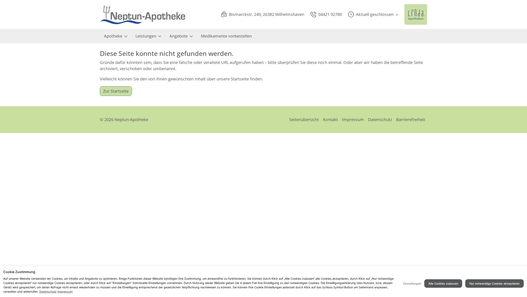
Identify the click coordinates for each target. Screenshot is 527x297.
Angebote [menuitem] (178, 36)
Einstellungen (412, 283)
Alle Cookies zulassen (443, 283)
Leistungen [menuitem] (145, 36)
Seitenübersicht (304, 119)
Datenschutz (380, 119)
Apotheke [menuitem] (113, 36)
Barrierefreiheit (410, 119)
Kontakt (330, 119)
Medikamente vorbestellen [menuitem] (226, 36)
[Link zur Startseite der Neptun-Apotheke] (143, 14)
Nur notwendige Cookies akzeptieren (494, 283)
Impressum (353, 119)
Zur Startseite (116, 91)
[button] (373, 14)
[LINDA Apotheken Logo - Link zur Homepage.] (415, 14)
